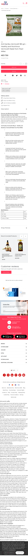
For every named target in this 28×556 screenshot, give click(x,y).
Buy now (14, 71)
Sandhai (6, 81)
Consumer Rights (20, 390)
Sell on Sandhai (6, 90)
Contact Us (4, 392)
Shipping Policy (21, 392)
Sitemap (21, 394)
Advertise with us (10, 387)
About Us (4, 387)
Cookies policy (12, 549)
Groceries (7, 8)
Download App (12, 390)
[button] (23, 3)
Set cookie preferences (9, 552)
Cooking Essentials (13, 8)
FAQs (9, 392)
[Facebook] (4, 375)
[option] (14, 25)
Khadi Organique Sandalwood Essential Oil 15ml (7, 256)
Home (2, 8)
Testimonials (13, 397)
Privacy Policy (14, 392)
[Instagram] (8, 375)
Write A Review (6, 272)
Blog (24, 387)
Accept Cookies (20, 552)
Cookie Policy (6, 394)
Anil (2, 42)
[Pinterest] (16, 375)
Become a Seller (18, 387)
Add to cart (14, 67)
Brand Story (5, 390)
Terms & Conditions (14, 394)
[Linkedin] (12, 375)
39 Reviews (7, 83)
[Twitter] (19, 375)
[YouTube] (23, 375)
